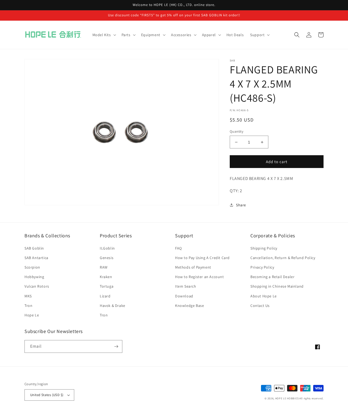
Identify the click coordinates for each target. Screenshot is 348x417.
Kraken (106, 276)
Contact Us (260, 305)
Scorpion (32, 267)
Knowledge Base (189, 305)
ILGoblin (107, 248)
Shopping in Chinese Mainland (277, 286)
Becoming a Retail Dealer (272, 276)
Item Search (185, 286)
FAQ (178, 248)
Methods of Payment (193, 267)
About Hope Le (263, 296)
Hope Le (31, 315)
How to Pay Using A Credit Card (202, 257)
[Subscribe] (116, 346)
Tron (28, 305)
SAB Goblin (34, 248)
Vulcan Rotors (36, 286)
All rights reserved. (311, 398)
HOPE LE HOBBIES (287, 398)
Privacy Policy (262, 267)
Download (184, 296)
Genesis (106, 257)
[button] (103, 35)
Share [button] (241, 205)
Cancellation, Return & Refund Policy (282, 257)
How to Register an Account (199, 276)
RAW (104, 267)
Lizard (105, 296)
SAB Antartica (36, 257)
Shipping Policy (263, 248)
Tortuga (106, 286)
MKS (28, 296)
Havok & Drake (112, 305)
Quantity (236, 131)
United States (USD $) (46, 395)
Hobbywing (34, 276)
